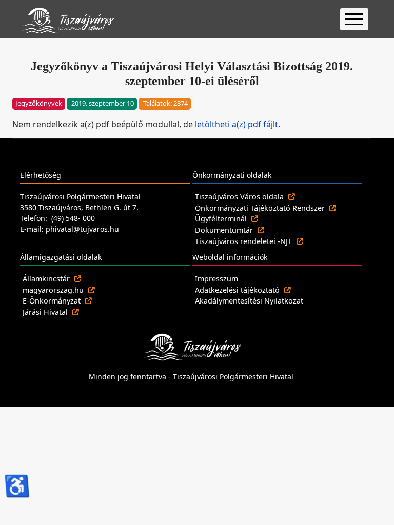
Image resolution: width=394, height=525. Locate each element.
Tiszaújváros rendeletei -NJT (244, 241)
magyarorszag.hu (54, 290)
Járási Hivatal (46, 312)
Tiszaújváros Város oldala (240, 196)
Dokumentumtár (225, 230)
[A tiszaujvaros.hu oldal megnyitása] (191, 346)
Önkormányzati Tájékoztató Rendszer (261, 208)
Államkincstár (47, 279)
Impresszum (216, 279)
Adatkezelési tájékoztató (238, 290)
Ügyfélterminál (222, 219)
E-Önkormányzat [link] (53, 301)
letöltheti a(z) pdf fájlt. (237, 124)
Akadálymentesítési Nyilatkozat (249, 301)
